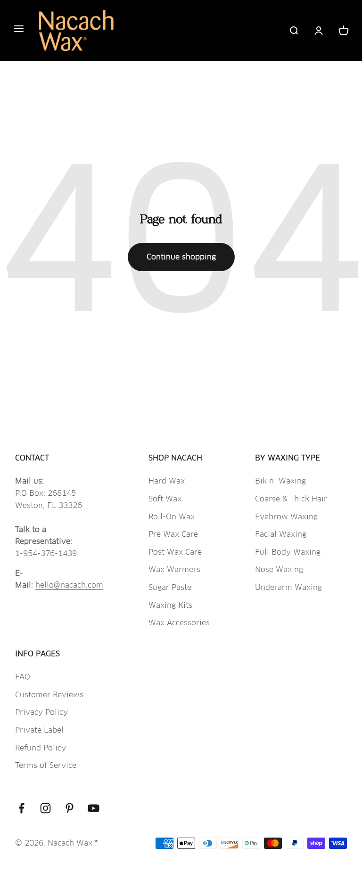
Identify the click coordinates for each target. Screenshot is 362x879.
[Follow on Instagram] (45, 808)
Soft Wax (164, 499)
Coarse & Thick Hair (291, 499)
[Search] (294, 31)
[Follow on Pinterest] (69, 808)
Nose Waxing (279, 569)
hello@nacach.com (69, 585)
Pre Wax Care (173, 534)
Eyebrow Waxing (286, 517)
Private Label (39, 730)
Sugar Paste (169, 587)
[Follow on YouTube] (93, 808)
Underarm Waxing (288, 587)
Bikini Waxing (280, 481)
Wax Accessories (179, 623)
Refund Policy (40, 748)
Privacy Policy (41, 712)
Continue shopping (181, 257)
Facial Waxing (280, 534)
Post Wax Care (175, 552)
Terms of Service (45, 765)
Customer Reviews (49, 695)
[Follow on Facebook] (21, 808)
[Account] (319, 31)
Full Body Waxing (288, 552)
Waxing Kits (170, 605)
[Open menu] (18, 30)
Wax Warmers (174, 569)
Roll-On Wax (171, 517)
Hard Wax (166, 481)
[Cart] (344, 31)
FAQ (22, 677)
